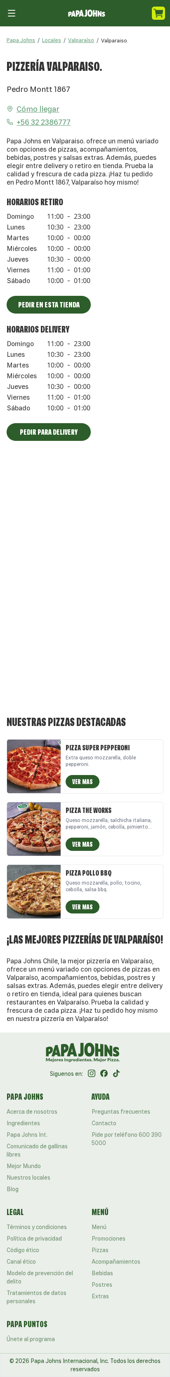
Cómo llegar (38, 108)
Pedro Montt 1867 (38, 89)
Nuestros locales (28, 1177)
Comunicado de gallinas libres (37, 1150)
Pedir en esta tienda (49, 304)
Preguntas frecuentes (121, 1111)
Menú (99, 1227)
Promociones (108, 1238)
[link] (114, 40)
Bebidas (102, 1273)
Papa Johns (21, 40)
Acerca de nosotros (32, 1111)
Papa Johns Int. (27, 1134)
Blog (13, 1189)
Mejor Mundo (24, 1166)
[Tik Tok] (116, 1074)
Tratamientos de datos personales (36, 1297)
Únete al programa (31, 1339)
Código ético (23, 1250)
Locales (51, 40)
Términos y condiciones (37, 1227)
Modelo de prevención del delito (40, 1277)
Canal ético (21, 1261)
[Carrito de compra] (158, 13)
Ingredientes (23, 1123)
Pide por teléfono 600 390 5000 (127, 1138)
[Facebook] (104, 1074)
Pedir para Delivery (49, 431)
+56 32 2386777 (44, 121)
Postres (102, 1284)
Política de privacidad (34, 1238)
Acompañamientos (116, 1261)
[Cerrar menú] (11, 13)
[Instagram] (91, 1074)
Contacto (104, 1123)
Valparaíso (81, 40)
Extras (100, 1296)
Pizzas (100, 1250)
